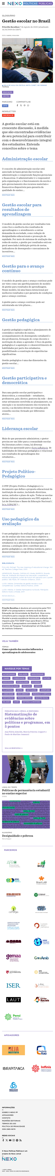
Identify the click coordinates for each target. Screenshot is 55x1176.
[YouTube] (10, 1140)
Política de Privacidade (13, 1126)
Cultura (46, 678)
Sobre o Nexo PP (10, 1112)
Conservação (19, 678)
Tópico (5, 647)
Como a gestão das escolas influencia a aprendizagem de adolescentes (22, 651)
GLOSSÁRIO (8, 16)
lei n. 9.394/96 (9, 504)
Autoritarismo (9, 674)
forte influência (40, 448)
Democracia (8, 682)
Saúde (16, 702)
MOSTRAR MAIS (8, 195)
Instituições (31, 690)
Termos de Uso (9, 1124)
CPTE (5, 106)
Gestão (6, 96)
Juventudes (45, 690)
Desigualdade (22, 682)
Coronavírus (34, 678)
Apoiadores (7, 1115)
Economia (36, 682)
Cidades (6, 678)
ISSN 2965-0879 (8, 1129)
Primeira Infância (24, 698)
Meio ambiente (23, 694)
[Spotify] (17, 1140)
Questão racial (42, 698)
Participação (8, 698)
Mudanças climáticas (41, 694)
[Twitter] (7, 1140)
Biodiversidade (37, 674)
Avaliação (23, 674)
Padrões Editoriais (11, 1121)
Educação (7, 92)
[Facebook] (3, 1140)
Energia (38, 686)
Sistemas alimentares (31, 702)
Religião (6, 702)
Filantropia (8, 690)
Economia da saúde (11, 686)
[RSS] (20, 1140)
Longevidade (8, 694)
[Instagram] (13, 1140)
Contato (6, 1118)
